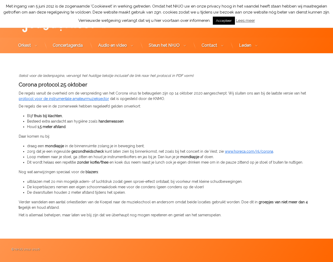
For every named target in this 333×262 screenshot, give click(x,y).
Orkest (24, 45)
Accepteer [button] (224, 21)
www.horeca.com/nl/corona (249, 151)
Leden (245, 45)
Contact (209, 45)
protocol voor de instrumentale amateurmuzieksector (64, 99)
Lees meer (245, 20)
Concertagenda (68, 45)
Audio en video (112, 45)
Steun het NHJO (164, 45)
